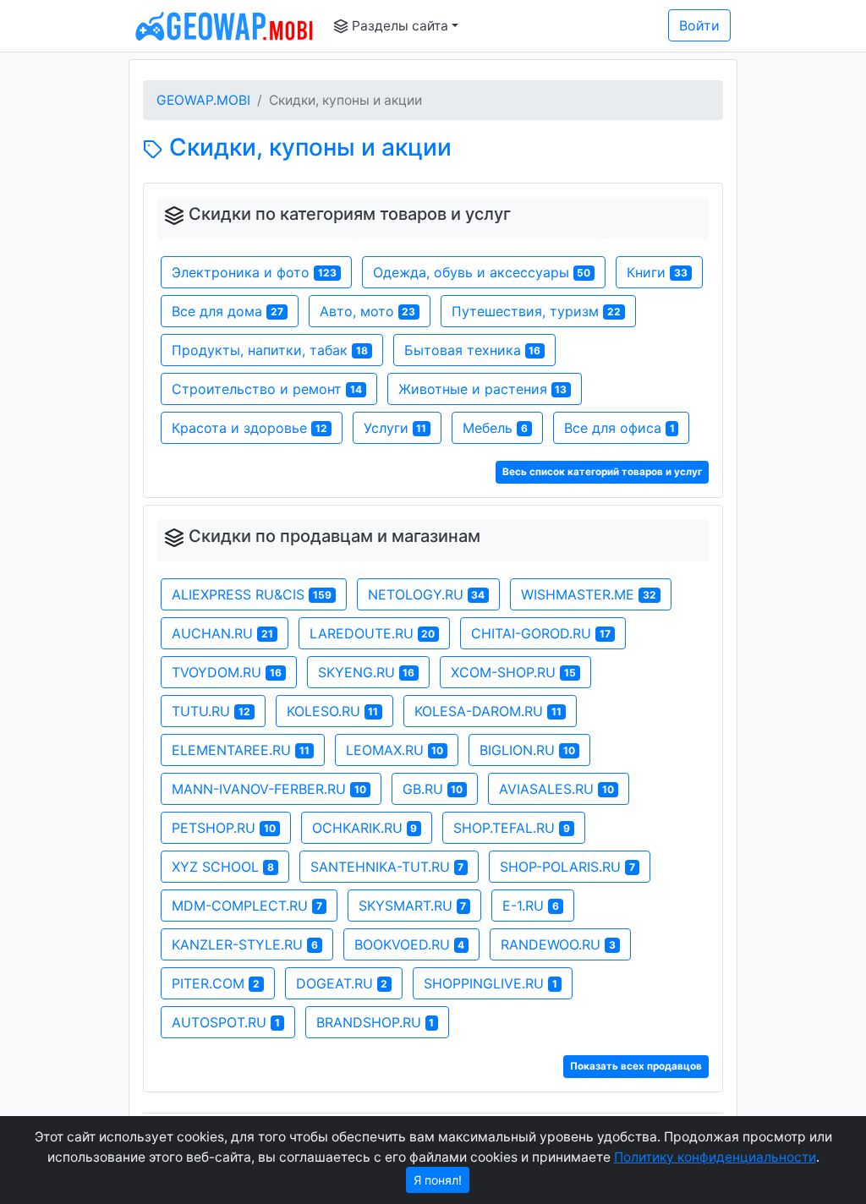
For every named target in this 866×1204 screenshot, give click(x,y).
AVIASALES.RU (556, 788)
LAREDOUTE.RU (373, 633)
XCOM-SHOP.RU (513, 672)
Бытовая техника (472, 350)
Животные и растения (482, 388)
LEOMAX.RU (395, 750)
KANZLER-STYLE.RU (245, 944)
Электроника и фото (254, 272)
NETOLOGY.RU (426, 594)
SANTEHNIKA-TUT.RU (387, 866)
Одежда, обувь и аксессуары (482, 272)
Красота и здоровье (249, 427)
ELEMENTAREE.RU (241, 750)
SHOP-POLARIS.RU (567, 866)
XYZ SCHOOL (223, 866)
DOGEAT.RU (342, 983)
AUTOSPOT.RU (226, 1022)
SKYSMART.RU (413, 905)
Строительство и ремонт (267, 388)
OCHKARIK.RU (365, 827)
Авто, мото (368, 311)
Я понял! (438, 1180)
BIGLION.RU (527, 750)
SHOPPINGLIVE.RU (490, 983)
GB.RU (433, 788)
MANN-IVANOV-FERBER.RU (269, 788)
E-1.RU (530, 905)
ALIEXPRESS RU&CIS (252, 594)
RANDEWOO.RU (558, 944)
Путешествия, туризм (536, 311)
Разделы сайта (398, 26)
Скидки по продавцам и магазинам (334, 536)
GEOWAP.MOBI (203, 100)
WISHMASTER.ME (588, 594)
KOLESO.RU (333, 711)
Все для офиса (619, 427)
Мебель (495, 427)
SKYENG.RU (366, 672)
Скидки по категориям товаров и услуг (350, 214)
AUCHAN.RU (222, 633)
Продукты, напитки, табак (270, 350)
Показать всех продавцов (636, 1066)
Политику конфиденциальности (715, 1157)
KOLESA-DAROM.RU (488, 711)
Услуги (395, 427)
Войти (699, 25)
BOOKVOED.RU (409, 944)
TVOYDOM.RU (227, 672)
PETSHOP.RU (224, 827)
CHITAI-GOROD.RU (541, 633)
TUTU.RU (211, 711)
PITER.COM (216, 983)
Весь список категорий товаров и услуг (602, 472)
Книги (657, 272)
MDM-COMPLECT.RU (247, 905)
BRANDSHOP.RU (375, 1022)
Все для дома (227, 311)
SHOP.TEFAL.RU (511, 827)
